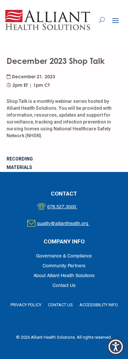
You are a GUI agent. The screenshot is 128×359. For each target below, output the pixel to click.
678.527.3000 (69, 207)
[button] (115, 20)
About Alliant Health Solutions (64, 276)
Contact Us (64, 286)
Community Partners (64, 266)
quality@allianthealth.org (69, 224)
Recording (20, 158)
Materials (19, 167)
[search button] (102, 20)
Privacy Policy (26, 304)
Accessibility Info (98, 304)
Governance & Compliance (64, 256)
